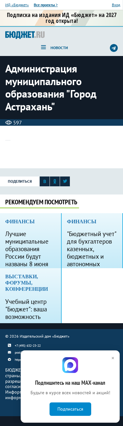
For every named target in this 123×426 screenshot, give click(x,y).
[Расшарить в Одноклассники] (54, 183)
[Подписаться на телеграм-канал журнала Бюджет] (114, 47)
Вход (116, 4)
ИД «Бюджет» (17, 4)
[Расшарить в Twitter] (65, 183)
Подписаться (70, 409)
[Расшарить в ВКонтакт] (44, 183)
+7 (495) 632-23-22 (28, 345)
